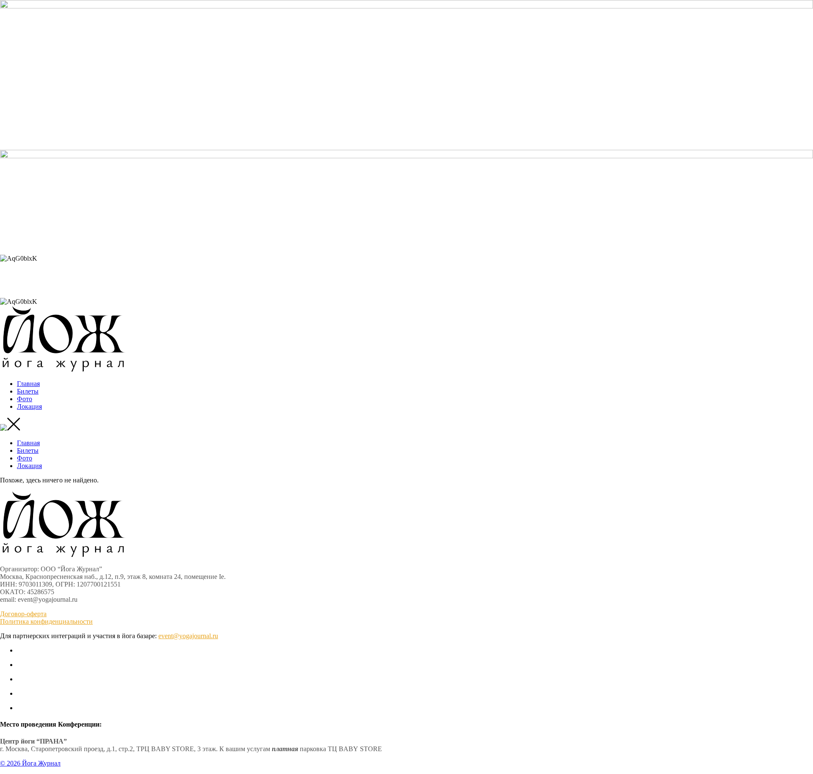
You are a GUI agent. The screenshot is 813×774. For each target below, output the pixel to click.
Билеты (28, 391)
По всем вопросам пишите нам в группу (406, 244)
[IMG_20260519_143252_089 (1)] (406, 6)
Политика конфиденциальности (46, 621)
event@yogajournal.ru (188, 635)
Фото (24, 398)
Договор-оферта (23, 613)
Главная (28, 383)
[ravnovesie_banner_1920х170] (406, 156)
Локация (29, 406)
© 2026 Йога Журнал (30, 763)
